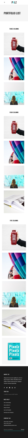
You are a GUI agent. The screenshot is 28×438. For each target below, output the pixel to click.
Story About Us (7, 405)
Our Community (7, 402)
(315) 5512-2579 (7, 423)
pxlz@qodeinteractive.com (10, 425)
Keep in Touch (7, 407)
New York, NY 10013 (8, 421)
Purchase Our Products (9, 412)
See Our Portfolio (7, 410)
